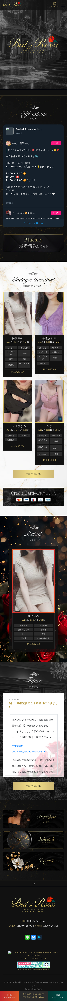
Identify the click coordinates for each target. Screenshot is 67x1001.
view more (33, 474)
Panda (39, 989)
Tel (9, 996)
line (57, 996)
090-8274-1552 (36, 921)
